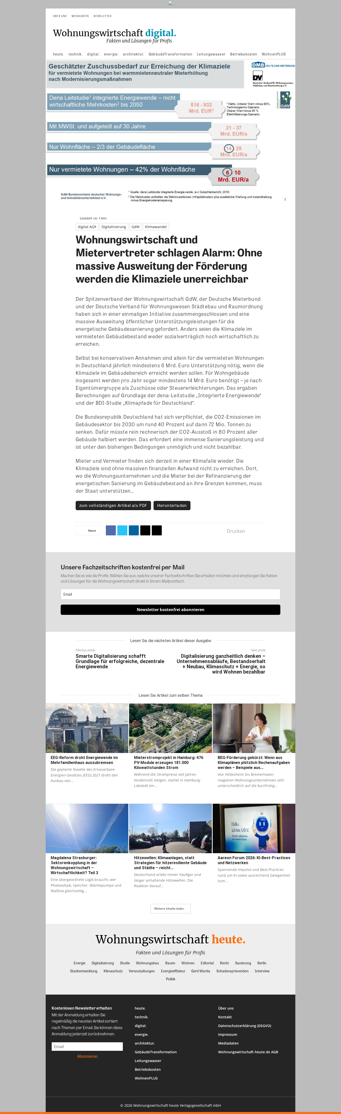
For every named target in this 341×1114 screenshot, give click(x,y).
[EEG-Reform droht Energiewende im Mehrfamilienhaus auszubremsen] (87, 728)
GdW (136, 226)
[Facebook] (111, 530)
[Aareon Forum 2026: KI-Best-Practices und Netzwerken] (254, 828)
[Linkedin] (134, 530)
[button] (284, 16)
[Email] (145, 530)
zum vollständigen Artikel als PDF (113, 505)
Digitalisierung (114, 226)
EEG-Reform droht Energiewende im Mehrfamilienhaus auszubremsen (84, 760)
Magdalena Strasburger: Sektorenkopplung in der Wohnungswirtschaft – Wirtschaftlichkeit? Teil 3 (74, 865)
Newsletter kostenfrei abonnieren (170, 609)
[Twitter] (122, 530)
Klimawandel (156, 226)
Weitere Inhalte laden (169, 908)
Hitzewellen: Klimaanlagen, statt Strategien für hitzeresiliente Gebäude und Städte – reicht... (170, 862)
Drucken (236, 530)
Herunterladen (172, 505)
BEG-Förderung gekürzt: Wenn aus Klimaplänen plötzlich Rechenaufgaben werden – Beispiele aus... (254, 762)
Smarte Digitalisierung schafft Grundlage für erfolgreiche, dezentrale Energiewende (120, 661)
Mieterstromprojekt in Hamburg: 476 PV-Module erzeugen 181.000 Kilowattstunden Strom (168, 762)
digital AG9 (87, 226)
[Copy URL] (157, 530)
